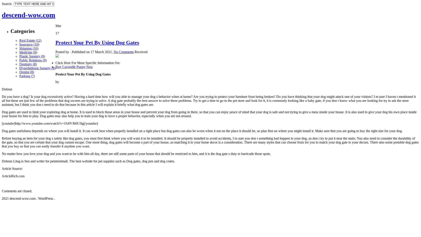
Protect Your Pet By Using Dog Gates (97, 42)
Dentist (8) (26, 72)
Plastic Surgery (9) (32, 56)
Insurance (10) (29, 44)
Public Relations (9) (33, 60)
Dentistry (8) (28, 64)
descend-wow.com (28, 15)
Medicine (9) (28, 52)
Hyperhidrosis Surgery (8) (37, 68)
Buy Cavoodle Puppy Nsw (74, 67)
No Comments (124, 52)
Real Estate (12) (30, 40)
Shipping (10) (28, 48)
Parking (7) (27, 76)
